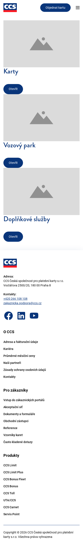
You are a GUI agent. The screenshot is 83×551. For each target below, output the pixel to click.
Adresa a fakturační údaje (20, 342)
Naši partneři (12, 363)
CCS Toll (9, 493)
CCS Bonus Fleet (14, 479)
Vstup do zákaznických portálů (23, 400)
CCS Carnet (11, 507)
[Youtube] (34, 316)
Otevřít (13, 89)
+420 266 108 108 (15, 298)
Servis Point (11, 514)
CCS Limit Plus (13, 472)
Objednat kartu (55, 7)
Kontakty (9, 376)
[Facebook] (8, 316)
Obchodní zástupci (16, 421)
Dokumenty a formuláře (19, 414)
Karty (10, 71)
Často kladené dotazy (18, 442)
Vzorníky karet (13, 435)
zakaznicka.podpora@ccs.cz (22, 303)
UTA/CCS (9, 500)
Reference (10, 428)
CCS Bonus (10, 486)
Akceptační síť (13, 407)
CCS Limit (10, 465)
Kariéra (8, 349)
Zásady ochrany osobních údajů (24, 369)
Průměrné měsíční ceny (19, 356)
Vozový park (19, 145)
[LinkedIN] (21, 316)
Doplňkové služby (26, 219)
